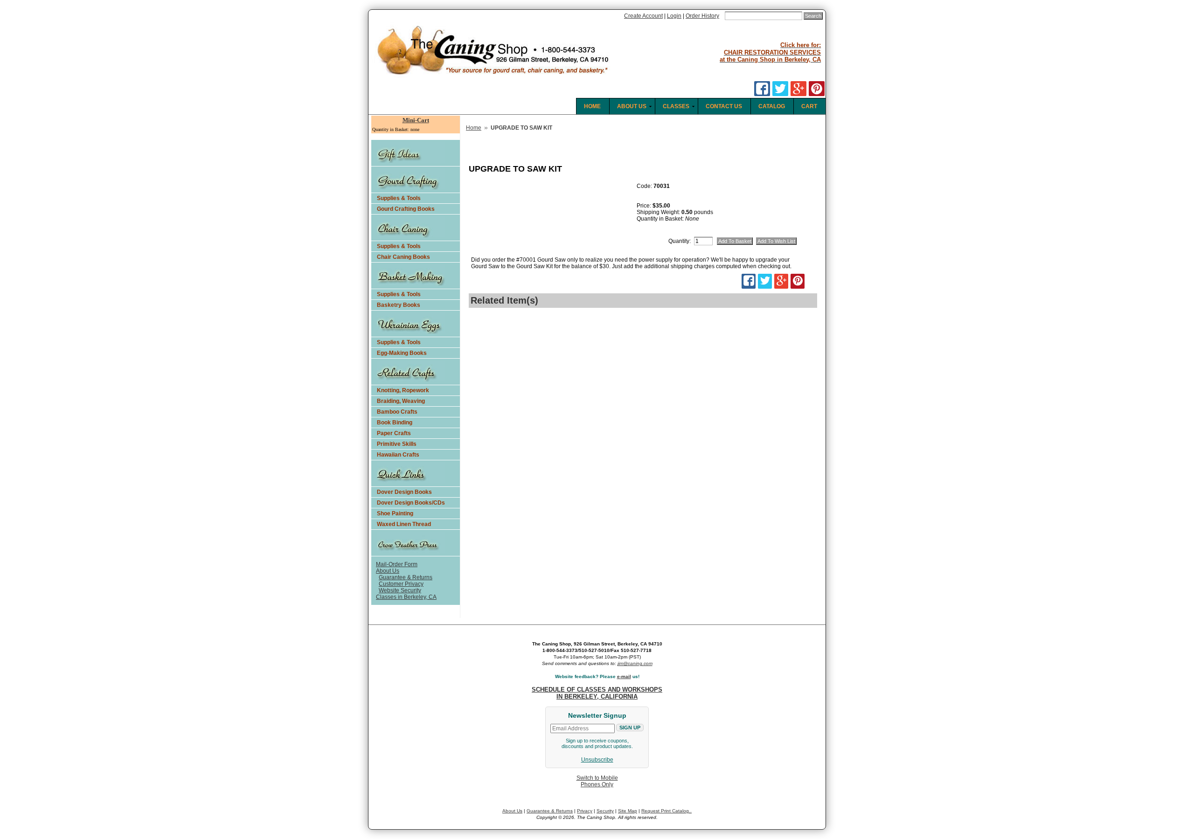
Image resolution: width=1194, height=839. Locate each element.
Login (674, 16)
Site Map (627, 810)
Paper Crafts (394, 433)
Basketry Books (398, 305)
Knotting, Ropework (403, 390)
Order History (702, 16)
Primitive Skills (397, 444)
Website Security (400, 590)
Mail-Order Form (396, 564)
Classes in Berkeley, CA (406, 597)
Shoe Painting (395, 513)
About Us (387, 571)
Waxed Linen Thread (404, 524)
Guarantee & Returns (405, 577)
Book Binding (394, 422)
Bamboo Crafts (397, 412)
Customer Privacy (401, 584)
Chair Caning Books (403, 257)
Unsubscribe (597, 759)
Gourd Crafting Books (406, 209)
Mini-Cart (416, 120)
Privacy (584, 810)
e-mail (624, 676)
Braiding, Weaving (401, 401)
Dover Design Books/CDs (411, 502)
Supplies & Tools (399, 198)
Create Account (643, 16)
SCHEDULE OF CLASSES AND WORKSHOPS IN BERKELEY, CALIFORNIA (597, 693)
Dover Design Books (404, 492)
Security (605, 810)
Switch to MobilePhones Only (597, 781)
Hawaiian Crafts (398, 454)
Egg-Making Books (402, 353)
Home (473, 128)
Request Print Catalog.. (666, 810)
